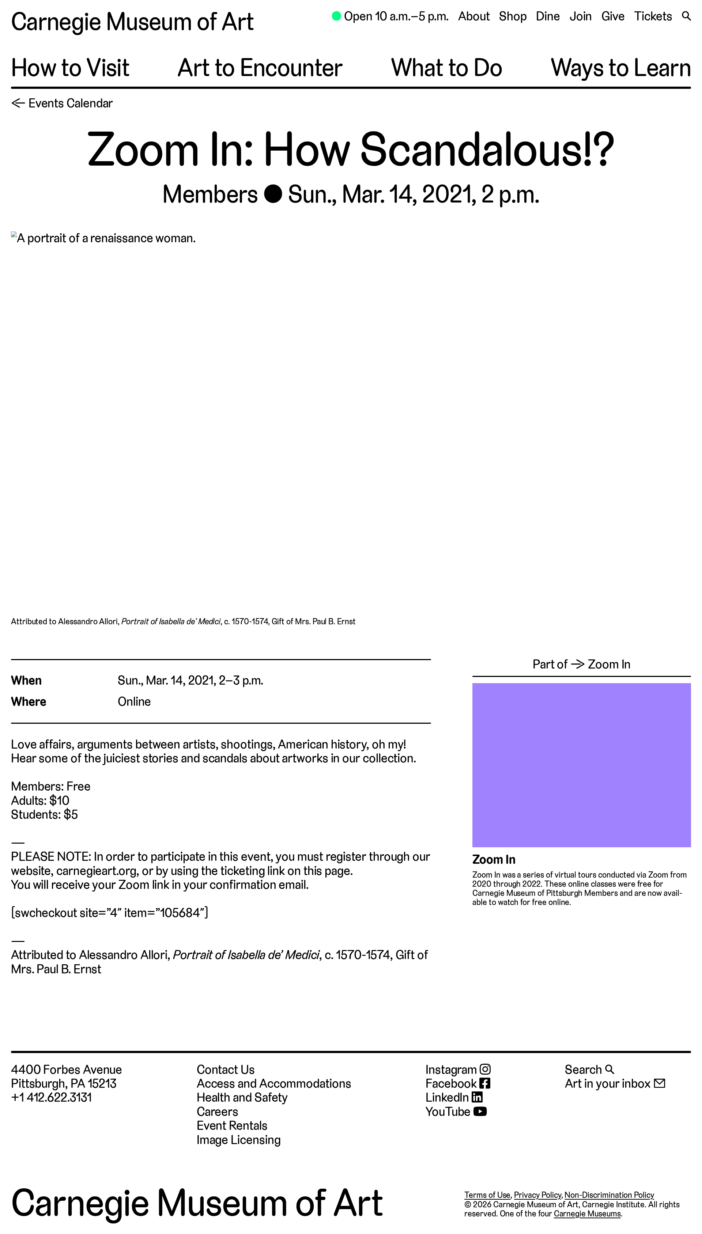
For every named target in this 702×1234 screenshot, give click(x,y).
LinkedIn (449, 1098)
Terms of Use (487, 1195)
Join (581, 16)
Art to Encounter (260, 67)
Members (210, 194)
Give (613, 16)
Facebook (452, 1084)
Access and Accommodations (274, 1083)
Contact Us (226, 1070)
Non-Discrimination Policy (609, 1195)
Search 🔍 (589, 1070)
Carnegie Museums (587, 1213)
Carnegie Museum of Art (132, 22)
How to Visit (70, 67)
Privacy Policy (537, 1195)
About (474, 16)
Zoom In (493, 859)
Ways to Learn (621, 67)
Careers (217, 1112)
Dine (548, 16)
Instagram (453, 1070)
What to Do (446, 67)
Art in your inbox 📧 (615, 1083)
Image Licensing (239, 1140)
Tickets (653, 16)
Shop (513, 16)
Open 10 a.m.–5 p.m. (390, 16)
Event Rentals (232, 1125)
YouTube (449, 1112)
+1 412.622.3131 (51, 1097)
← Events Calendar (62, 103)
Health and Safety (242, 1097)
